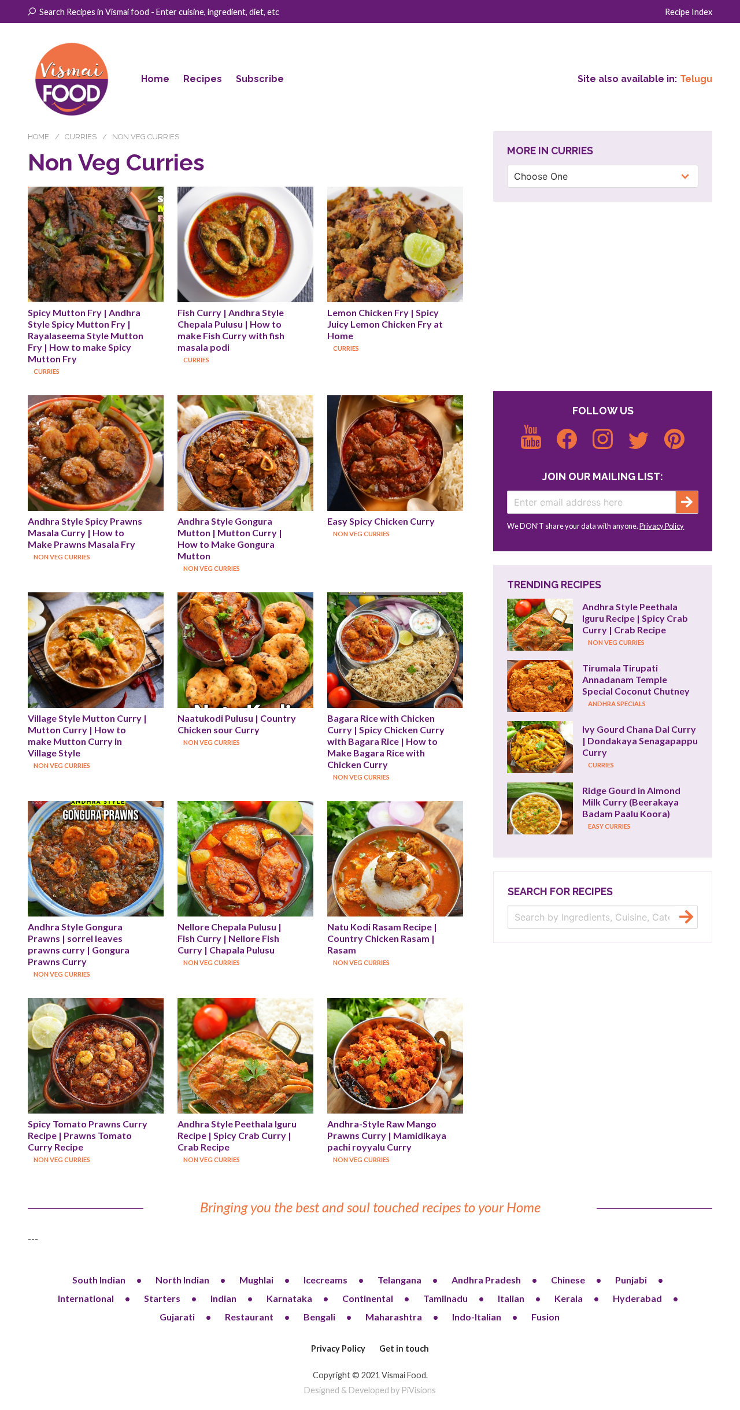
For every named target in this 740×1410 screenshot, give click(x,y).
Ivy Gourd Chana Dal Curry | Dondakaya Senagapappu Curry (641, 740)
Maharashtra (393, 1316)
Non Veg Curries (145, 136)
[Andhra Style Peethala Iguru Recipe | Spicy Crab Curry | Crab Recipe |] (245, 1056)
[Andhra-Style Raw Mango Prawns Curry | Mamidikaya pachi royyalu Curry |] (395, 1056)
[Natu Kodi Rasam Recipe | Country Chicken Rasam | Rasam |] (395, 858)
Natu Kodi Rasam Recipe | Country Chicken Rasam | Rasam (383, 938)
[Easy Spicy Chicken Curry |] (395, 453)
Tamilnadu (445, 1298)
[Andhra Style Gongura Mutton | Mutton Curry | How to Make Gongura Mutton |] (245, 453)
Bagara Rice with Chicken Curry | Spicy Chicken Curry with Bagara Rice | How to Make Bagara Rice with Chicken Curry (386, 741)
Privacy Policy (661, 525)
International (86, 1298)
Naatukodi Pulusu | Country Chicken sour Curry (237, 724)
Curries (81, 136)
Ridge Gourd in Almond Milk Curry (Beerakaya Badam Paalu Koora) (632, 802)
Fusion (545, 1316)
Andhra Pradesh (486, 1279)
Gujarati (177, 1316)
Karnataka (289, 1298)
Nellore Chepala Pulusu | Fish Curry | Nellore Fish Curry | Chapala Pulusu (230, 938)
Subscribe (260, 78)
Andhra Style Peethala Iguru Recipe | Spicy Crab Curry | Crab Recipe (237, 1135)
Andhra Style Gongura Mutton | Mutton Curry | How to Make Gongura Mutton (230, 538)
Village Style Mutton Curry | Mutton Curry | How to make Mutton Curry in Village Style (88, 735)
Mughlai (256, 1279)
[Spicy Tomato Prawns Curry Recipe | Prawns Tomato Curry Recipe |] (96, 1056)
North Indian (182, 1279)
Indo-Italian (476, 1316)
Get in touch (404, 1348)
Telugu (696, 78)
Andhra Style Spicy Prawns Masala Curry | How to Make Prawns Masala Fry (86, 532)
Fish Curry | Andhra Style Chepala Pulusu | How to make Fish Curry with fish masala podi (231, 329)
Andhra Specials (617, 703)
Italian (511, 1298)
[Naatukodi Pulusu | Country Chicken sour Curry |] (245, 650)
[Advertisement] (602, 296)
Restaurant (249, 1316)
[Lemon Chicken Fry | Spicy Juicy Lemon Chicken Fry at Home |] (395, 244)
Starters (162, 1298)
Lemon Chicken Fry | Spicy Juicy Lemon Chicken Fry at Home (386, 324)
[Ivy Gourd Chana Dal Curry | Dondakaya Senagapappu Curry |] (540, 747)
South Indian (98, 1279)
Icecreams (325, 1279)
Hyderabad (637, 1298)
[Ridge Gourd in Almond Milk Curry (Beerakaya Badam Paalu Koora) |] (540, 808)
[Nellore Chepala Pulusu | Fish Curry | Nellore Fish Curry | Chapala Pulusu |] (245, 858)
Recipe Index (688, 12)
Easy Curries (609, 826)
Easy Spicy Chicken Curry (381, 520)
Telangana (399, 1279)
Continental (367, 1298)
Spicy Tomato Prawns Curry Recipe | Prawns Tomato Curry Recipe (88, 1135)
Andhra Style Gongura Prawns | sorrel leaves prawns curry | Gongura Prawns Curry (79, 944)
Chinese (568, 1279)
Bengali (319, 1316)
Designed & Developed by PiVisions (370, 1390)
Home (155, 78)
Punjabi (631, 1279)
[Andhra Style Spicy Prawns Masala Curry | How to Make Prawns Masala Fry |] (96, 453)
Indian (223, 1298)
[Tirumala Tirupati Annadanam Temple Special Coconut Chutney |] (540, 686)
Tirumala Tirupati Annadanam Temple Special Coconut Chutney (636, 679)
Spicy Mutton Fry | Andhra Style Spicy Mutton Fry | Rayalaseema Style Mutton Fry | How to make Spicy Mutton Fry (86, 335)
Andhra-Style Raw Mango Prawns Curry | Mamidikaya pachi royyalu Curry (387, 1135)
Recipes (202, 78)
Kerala (568, 1298)
